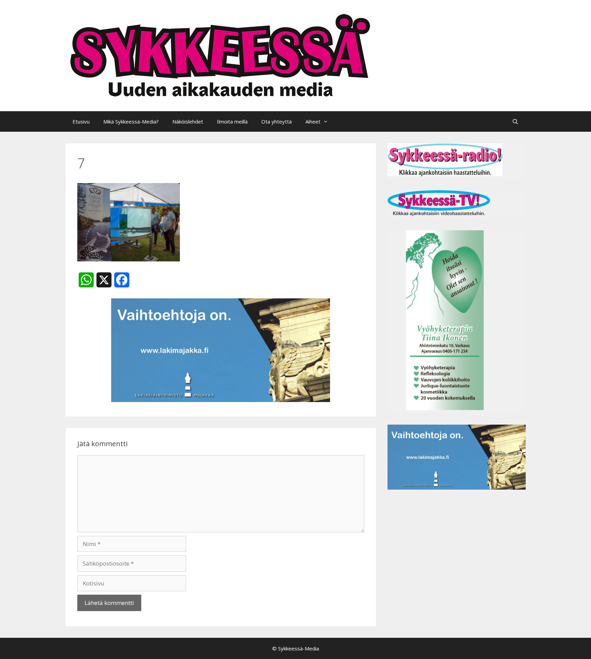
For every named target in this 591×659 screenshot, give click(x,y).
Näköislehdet (187, 121)
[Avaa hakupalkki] (515, 121)
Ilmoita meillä (232, 121)
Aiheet (312, 121)
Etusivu (81, 121)
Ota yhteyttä (276, 121)
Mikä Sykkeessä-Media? (131, 121)
